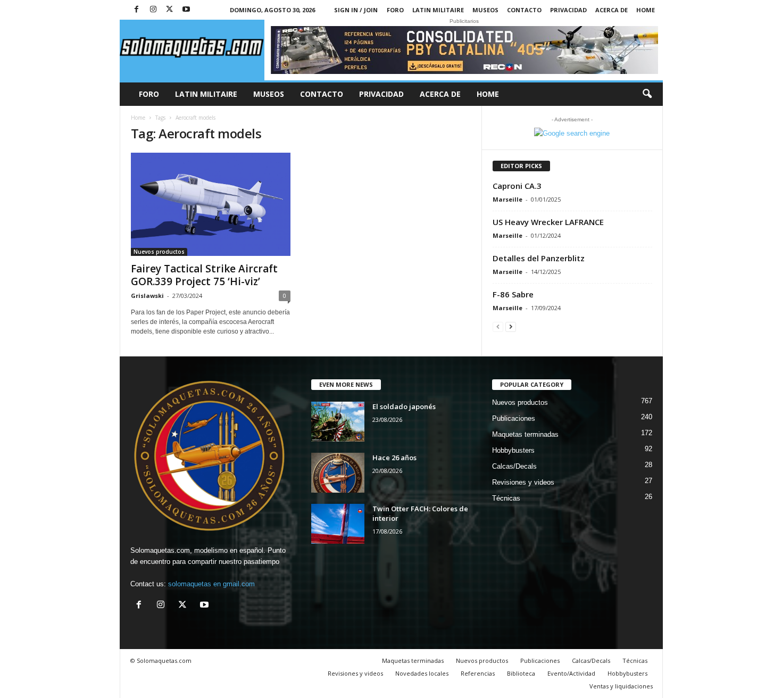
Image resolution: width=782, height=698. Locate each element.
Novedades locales (421, 673)
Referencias (478, 673)
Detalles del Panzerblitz (539, 258)
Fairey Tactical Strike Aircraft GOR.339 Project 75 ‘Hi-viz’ (204, 275)
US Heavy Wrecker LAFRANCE (548, 222)
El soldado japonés (404, 406)
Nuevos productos (159, 251)
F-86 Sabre (513, 294)
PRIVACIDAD (568, 10)
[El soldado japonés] (337, 422)
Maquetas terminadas (525, 434)
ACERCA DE (611, 10)
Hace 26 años (394, 457)
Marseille (507, 199)
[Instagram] (153, 10)
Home (645, 10)
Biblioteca (521, 673)
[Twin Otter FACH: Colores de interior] (337, 524)
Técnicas (506, 498)
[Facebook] (136, 10)
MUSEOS (485, 10)
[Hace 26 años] (337, 473)
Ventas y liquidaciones (621, 686)
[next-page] (510, 326)
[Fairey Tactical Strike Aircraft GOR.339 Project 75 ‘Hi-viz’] (210, 204)
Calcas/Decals (514, 466)
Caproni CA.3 (517, 185)
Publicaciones (513, 418)
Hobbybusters (513, 450)
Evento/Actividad (571, 673)
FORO (395, 10)
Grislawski (147, 296)
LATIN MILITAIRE (438, 10)
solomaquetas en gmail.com (211, 584)
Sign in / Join (356, 10)
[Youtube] (186, 10)
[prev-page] (498, 326)
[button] (647, 94)
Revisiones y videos (523, 482)
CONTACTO (524, 10)
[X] (169, 10)
